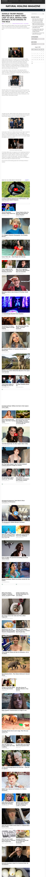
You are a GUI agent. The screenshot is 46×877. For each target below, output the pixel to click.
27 (37, 59)
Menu (3, 10)
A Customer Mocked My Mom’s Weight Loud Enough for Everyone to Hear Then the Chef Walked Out (38, 23)
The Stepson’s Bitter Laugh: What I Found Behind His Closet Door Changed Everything (38, 30)
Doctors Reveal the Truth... (7, 2)
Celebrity (13, 23)
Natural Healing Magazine (23, 6)
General (21, 23)
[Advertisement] (16, 39)
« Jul (32, 63)
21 (39, 57)
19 (35, 57)
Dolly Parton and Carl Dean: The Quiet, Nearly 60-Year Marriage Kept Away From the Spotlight (37, 20)
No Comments (26, 23)
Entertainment (17, 23)
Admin (3, 23)
